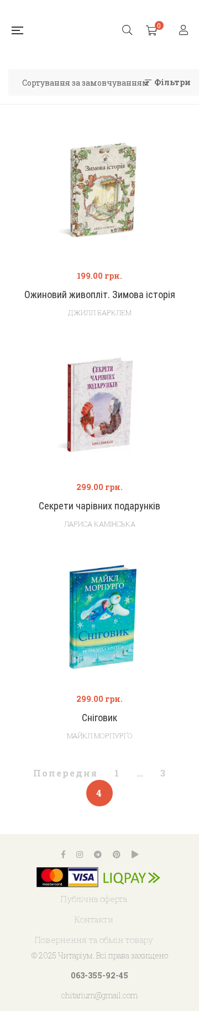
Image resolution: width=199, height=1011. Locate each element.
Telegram (98, 854)
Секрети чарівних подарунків (99, 506)
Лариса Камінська (99, 524)
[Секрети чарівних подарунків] (99, 407)
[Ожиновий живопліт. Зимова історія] (99, 196)
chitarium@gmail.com (99, 995)
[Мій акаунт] (185, 30)
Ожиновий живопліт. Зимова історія (99, 294)
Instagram (79, 854)
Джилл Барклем (100, 312)
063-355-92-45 (99, 975)
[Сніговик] (99, 619)
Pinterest (117, 854)
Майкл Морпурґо (100, 736)
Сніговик (99, 717)
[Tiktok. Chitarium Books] (135, 854)
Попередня (65, 773)
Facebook (63, 854)
